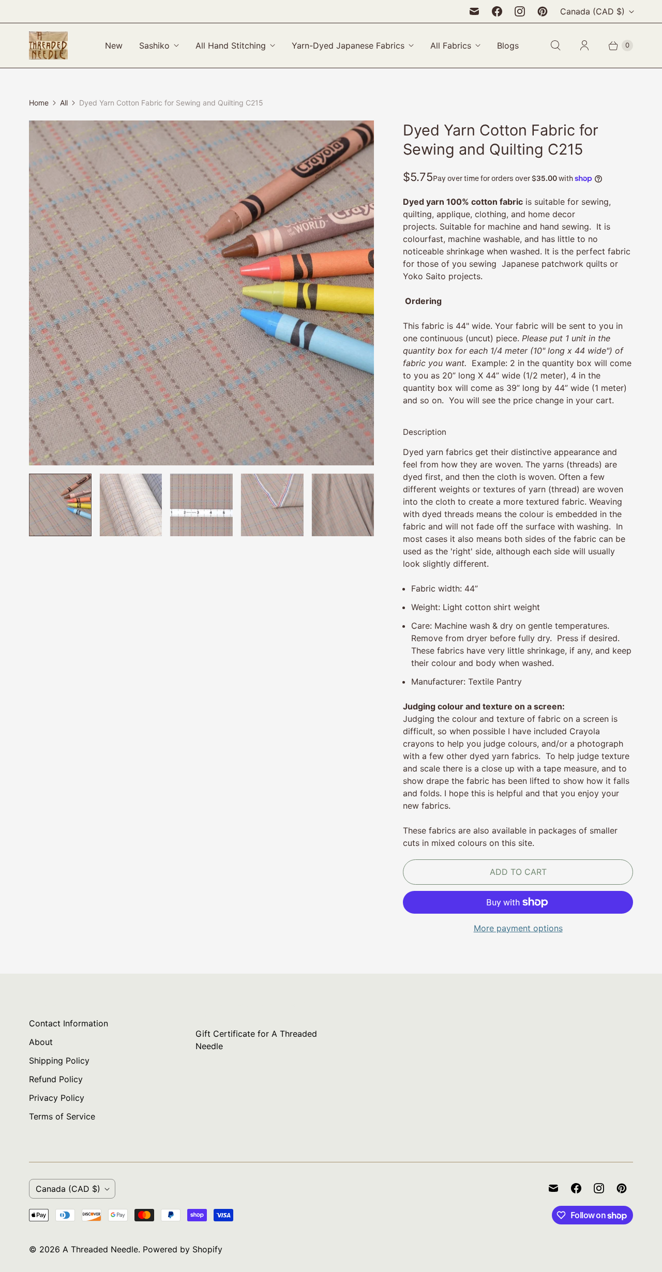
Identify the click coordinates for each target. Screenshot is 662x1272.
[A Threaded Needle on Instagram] (519, 11)
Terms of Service (62, 1116)
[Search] (555, 45)
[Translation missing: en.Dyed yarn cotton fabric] (60, 505)
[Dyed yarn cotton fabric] (201, 292)
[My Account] (584, 45)
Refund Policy (56, 1079)
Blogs (508, 45)
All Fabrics (450, 45)
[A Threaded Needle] (48, 45)
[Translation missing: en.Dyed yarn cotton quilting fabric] (272, 505)
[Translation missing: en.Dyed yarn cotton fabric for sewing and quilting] (131, 505)
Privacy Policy (56, 1098)
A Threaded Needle (100, 1249)
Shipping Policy (59, 1060)
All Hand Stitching (230, 45)
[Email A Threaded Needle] (474, 11)
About (41, 1042)
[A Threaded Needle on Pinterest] (542, 11)
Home (39, 102)
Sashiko (154, 45)
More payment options (518, 928)
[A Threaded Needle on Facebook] (497, 11)
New (114, 45)
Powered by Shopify (182, 1249)
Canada (592, 11)
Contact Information (68, 1023)
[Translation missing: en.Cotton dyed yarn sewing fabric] (201, 505)
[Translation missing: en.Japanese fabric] (342, 505)
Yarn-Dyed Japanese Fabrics (348, 45)
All (64, 102)
